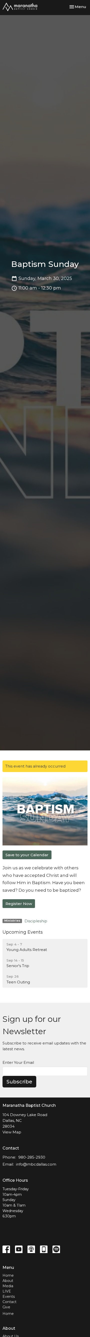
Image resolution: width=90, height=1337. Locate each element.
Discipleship (35, 921)
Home (8, 1275)
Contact (9, 1302)
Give (6, 1307)
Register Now (19, 903)
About (7, 1280)
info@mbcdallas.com (36, 1164)
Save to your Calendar (27, 854)
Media (7, 1286)
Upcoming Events (22, 932)
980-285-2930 (31, 1157)
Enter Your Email (18, 1062)
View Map (11, 1132)
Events (8, 1296)
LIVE (6, 1291)
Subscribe (19, 1082)
